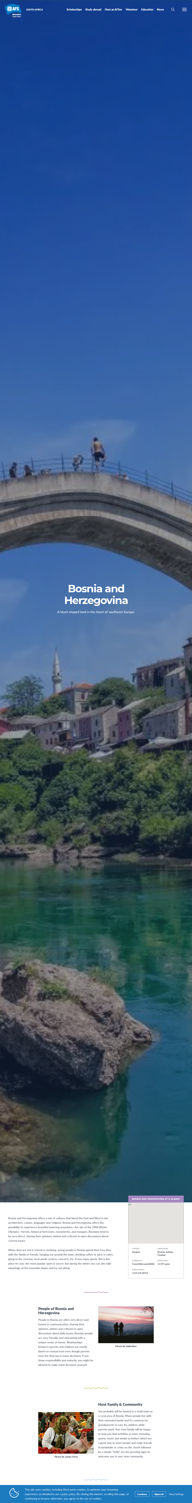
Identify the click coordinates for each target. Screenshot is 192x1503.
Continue (142, 1494)
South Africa (13, 10)
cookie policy (67, 1494)
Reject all (159, 1494)
